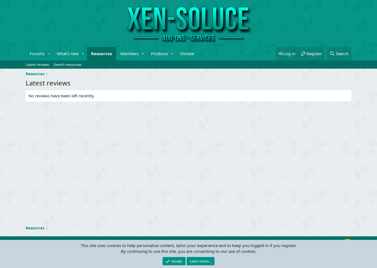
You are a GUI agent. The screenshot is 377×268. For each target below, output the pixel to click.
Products (159, 53)
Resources (101, 53)
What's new (68, 53)
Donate (187, 53)
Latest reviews (37, 64)
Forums (37, 53)
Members (129, 53)
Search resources (67, 64)
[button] (49, 53)
